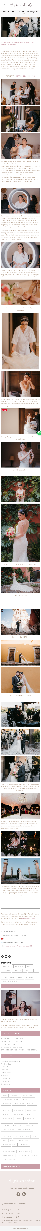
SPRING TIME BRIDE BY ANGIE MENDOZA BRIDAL (19, 1050)
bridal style (7, 1114)
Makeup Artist (17, 1125)
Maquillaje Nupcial (19, 974)
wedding (35, 1155)
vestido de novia (23, 1155)
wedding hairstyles (9, 1159)
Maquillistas (33, 974)
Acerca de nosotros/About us (10, 1061)
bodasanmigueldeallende (11, 1099)
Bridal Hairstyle (19, 1107)
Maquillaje (6, 974)
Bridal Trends (5, 1078)
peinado (20, 977)
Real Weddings (11, 44)
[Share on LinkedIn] (9, 956)
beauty (5, 1095)
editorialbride (7, 970)
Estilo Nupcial (29, 1118)
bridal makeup (31, 1110)
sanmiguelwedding (9, 1151)
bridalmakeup (7, 966)
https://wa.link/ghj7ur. (28, 918)
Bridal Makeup (6, 1073)
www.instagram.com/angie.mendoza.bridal (17, 946)
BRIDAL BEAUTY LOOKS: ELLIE (12, 1041)
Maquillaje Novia (8, 1129)
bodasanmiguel (28, 1095)
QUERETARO (29, 977)
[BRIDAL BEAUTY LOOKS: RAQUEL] (20, 27)
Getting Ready (7, 1122)
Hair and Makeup (20, 1122)
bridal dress (19, 1103)
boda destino (15, 1095)
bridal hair (6, 1107)
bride (28, 966)
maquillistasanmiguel (22, 1136)
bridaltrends (19, 966)
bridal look (6, 1110)
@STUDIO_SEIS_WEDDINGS (25, 76)
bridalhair (16, 962)
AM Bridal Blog (18, 42)
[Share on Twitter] (6, 956)
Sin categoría (5, 1084)
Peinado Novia (23, 1140)
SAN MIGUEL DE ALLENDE (10, 981)
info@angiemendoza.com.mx (12, 1213)
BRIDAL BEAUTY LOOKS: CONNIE (12, 1038)
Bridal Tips (4, 1075)
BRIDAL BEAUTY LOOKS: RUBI (11, 1047)
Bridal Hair (26, 42)
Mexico (5, 977)
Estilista (18, 970)
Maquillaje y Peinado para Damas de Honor (17, 1133)
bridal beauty (7, 1103)
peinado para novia (9, 1144)
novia (12, 977)
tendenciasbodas (24, 1151)
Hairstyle (33, 1122)
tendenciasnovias (8, 1155)
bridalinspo (27, 962)
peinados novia (24, 1144)
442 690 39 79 (15, 1210)
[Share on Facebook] (2, 956)
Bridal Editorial (5, 1067)
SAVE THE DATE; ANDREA (10, 1044)
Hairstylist (28, 970)
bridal (25, 1099)
